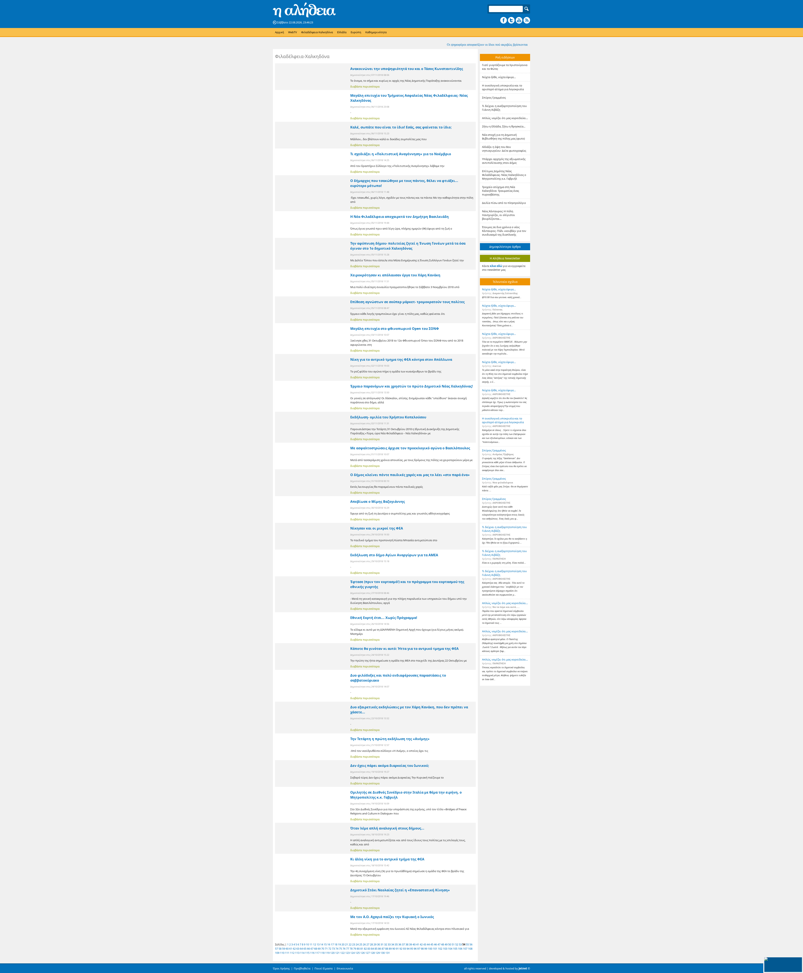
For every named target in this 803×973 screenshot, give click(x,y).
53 (460, 944)
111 (287, 953)
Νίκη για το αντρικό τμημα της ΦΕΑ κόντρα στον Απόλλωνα (401, 359)
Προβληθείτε (302, 968)
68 (315, 948)
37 (403, 944)
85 (376, 948)
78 (351, 948)
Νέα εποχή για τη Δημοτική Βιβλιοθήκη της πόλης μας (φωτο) (503, 136)
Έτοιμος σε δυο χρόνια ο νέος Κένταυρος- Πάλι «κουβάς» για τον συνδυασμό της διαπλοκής (504, 230)
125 (357, 953)
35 (396, 944)
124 (352, 953)
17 (332, 944)
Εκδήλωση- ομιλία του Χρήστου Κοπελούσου (388, 417)
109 (277, 953)
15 (325, 944)
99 (425, 948)
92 (400, 948)
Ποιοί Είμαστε (324, 968)
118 (322, 953)
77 (347, 948)
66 (308, 948)
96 (415, 948)
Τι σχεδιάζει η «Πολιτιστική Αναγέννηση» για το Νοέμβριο (400, 154)
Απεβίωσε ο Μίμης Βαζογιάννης (377, 501)
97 (418, 948)
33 (389, 944)
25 (360, 944)
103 (445, 948)
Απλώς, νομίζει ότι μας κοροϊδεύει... (505, 118)
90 (393, 948)
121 (337, 953)
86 (379, 948)
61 (290, 948)
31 (382, 944)
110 (282, 953)
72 (329, 948)
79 (354, 948)
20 (342, 944)
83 (368, 948)
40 (414, 944)
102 (440, 948)
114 (302, 953)
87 (383, 948)
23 (353, 944)
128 (372, 953)
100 (430, 948)
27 (367, 944)
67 (312, 948)
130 (382, 953)
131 (387, 953)
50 (449, 944)
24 (357, 944)
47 (438, 944)
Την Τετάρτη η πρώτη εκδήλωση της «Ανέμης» (390, 739)
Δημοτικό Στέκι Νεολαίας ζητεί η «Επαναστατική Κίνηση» (400, 890)
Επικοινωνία (345, 968)
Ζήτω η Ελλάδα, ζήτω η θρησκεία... (503, 126)
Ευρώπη (356, 32)
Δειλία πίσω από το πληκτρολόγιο (504, 203)
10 (307, 944)
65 (304, 948)
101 (435, 948)
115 (307, 953)
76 (344, 948)
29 (374, 944)
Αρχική (279, 32)
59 (283, 948)
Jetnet (523, 968)
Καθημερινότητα (376, 32)
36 (399, 944)
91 (397, 948)
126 (362, 953)
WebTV (292, 32)
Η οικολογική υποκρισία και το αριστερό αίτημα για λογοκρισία (503, 87)
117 (317, 953)
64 (301, 948)
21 (346, 944)
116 (312, 953)
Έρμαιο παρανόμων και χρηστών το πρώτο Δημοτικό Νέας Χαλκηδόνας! (411, 386)
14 (321, 944)
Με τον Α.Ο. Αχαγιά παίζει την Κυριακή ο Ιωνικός (392, 917)
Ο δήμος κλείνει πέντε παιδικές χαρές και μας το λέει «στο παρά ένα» (410, 475)
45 (431, 944)
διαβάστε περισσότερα (365, 86)
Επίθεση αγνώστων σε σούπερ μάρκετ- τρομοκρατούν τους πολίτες (407, 302)
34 (392, 944)
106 (460, 948)
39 (410, 944)
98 (422, 948)
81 (361, 948)
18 (335, 944)
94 (408, 948)
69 (319, 948)
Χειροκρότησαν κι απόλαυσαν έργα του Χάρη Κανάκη (395, 275)
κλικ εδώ (496, 266)
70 (322, 948)
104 (450, 948)
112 (292, 953)
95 (411, 948)
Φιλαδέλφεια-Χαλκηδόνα (317, 32)
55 (467, 944)
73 (333, 948)
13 (318, 944)
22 (350, 944)
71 (326, 948)
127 (367, 953)
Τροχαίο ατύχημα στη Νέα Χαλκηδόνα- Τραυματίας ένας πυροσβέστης (500, 190)
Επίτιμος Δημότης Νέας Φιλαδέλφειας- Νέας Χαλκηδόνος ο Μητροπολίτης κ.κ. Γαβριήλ (504, 174)
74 (336, 948)
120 (332, 953)
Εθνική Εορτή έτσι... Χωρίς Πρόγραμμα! (383, 617)
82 (365, 948)
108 (470, 948)
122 (342, 953)
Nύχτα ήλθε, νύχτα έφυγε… (499, 77)
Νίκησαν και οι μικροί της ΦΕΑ (376, 528)
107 (465, 948)
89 (390, 948)
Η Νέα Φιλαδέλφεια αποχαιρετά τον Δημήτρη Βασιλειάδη (399, 216)
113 (297, 953)
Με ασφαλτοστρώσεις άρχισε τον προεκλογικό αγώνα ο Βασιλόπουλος (410, 448)
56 (470, 944)
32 (385, 944)
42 (421, 944)
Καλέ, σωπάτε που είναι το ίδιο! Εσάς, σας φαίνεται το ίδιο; (401, 127)
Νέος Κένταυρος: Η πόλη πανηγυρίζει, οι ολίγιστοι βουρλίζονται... (498, 215)
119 (327, 953)
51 (453, 944)
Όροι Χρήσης (281, 968)
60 (287, 948)
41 (417, 944)
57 (276, 948)
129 (377, 953)
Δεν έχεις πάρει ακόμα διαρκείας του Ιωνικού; (389, 765)
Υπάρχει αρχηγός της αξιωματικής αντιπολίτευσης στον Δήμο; (504, 161)
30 (378, 944)
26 (364, 944)
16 (328, 944)
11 (310, 944)
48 (442, 944)
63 (297, 948)
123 (347, 953)
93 (404, 948)
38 (406, 944)
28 (371, 944)
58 (280, 948)
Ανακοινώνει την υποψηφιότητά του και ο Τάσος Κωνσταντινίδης (406, 68)
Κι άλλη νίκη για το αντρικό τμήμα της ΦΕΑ (387, 859)
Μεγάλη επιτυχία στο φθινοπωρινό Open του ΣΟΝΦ (394, 328)
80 (358, 948)
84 (372, 948)
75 (340, 948)
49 (446, 944)
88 (386, 948)
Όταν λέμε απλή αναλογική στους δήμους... (387, 828)
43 (424, 944)
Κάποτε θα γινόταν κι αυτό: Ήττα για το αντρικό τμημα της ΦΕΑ (404, 648)
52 (456, 944)
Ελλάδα (342, 32)
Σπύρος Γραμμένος (494, 97)
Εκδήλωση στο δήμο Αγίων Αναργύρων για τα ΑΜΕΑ (394, 555)
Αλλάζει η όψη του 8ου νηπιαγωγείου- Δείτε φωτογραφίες (504, 148)
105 (455, 948)
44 (428, 944)
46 (435, 944)
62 (294, 948)
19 (339, 944)
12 (314, 944)
